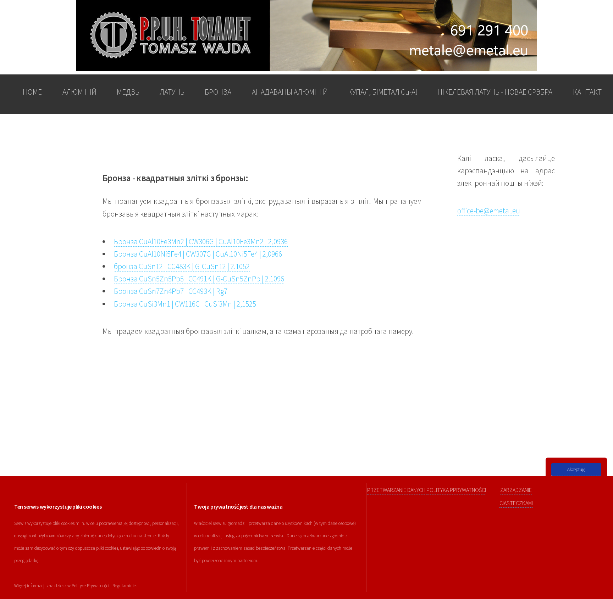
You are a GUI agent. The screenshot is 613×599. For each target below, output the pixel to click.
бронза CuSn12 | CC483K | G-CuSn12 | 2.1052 (182, 266)
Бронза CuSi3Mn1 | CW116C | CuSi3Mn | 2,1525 (185, 304)
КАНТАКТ (587, 92)
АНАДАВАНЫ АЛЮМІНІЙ (290, 92)
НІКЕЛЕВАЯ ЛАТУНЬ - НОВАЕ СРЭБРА (494, 92)
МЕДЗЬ (128, 92)
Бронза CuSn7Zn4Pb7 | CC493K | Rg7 (170, 291)
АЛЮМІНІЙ (79, 92)
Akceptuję (576, 469)
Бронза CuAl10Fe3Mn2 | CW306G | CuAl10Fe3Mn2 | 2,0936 (201, 241)
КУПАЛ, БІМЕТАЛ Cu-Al (382, 92)
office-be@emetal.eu (488, 210)
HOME (32, 92)
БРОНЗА (218, 92)
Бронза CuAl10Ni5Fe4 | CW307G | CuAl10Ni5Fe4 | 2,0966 (198, 254)
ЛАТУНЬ (172, 92)
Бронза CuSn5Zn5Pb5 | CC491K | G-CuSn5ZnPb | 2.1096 (199, 279)
